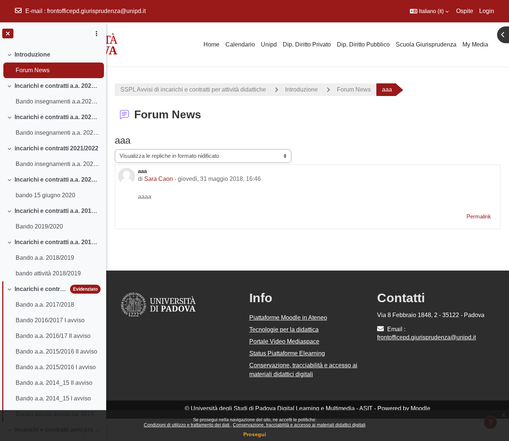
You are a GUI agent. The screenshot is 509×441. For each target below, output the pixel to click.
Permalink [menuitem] (479, 216)
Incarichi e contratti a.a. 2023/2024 (58, 86)
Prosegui (254, 434)
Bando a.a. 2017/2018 (45, 304)
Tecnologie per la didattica (284, 329)
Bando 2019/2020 (39, 226)
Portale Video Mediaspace (284, 341)
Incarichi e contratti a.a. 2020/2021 (58, 179)
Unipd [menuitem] (269, 44)
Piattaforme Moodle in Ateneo (288, 317)
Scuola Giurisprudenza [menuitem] (426, 44)
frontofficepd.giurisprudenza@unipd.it (96, 11)
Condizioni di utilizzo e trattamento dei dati (187, 425)
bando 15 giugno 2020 (45, 195)
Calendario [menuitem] (240, 44)
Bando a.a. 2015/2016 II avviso (56, 351)
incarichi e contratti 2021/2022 (56, 148)
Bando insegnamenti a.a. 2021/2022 (58, 164)
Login (486, 11)
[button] (429, 11)
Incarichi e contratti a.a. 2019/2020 (58, 211)
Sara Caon (158, 179)
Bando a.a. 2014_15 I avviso (53, 398)
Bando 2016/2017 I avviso (50, 320)
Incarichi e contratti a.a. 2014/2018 (41, 289)
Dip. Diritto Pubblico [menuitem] (363, 44)
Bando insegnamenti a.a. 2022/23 (58, 133)
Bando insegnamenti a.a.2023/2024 (58, 101)
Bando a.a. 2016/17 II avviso (53, 336)
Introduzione (32, 54)
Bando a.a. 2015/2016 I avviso (56, 367)
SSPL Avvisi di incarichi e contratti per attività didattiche (193, 89)
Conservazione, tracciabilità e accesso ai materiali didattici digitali (299, 425)
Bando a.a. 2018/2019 (45, 258)
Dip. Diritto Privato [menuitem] (307, 44)
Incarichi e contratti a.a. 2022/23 (58, 117)
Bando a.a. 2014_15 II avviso (54, 383)
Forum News (33, 70)
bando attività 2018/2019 (48, 273)
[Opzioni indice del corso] (96, 33)
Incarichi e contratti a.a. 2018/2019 (58, 242)
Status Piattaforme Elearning (287, 353)
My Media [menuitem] (475, 44)
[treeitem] (53, 62)
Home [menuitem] (211, 44)
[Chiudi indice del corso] (8, 33)
